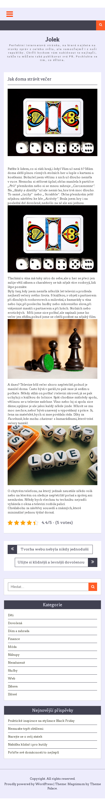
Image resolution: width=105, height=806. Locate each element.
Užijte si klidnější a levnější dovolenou (51, 562)
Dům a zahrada (18, 631)
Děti (11, 615)
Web (11, 678)
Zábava (13, 686)
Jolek (52, 39)
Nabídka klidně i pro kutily (27, 744)
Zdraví (12, 694)
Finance (14, 639)
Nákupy (14, 655)
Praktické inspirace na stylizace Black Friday (41, 721)
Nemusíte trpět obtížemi (25, 729)
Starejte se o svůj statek (25, 736)
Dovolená (15, 623)
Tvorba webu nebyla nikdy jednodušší (55, 549)
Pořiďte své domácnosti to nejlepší (33, 752)
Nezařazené (16, 662)
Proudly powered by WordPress (28, 784)
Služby (13, 670)
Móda (12, 647)
